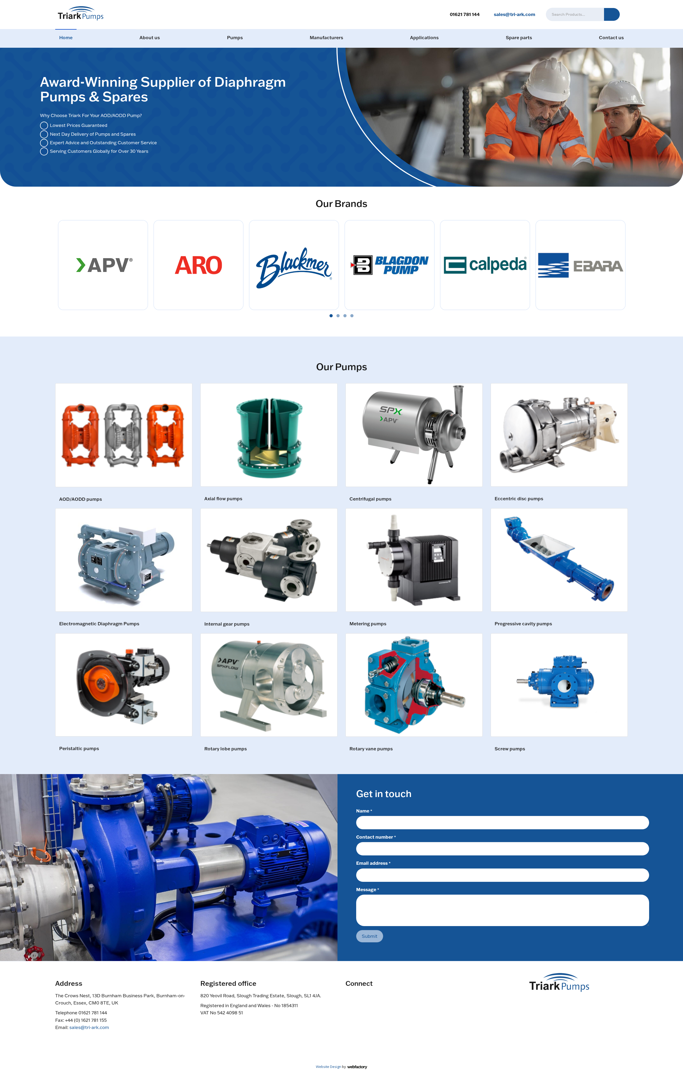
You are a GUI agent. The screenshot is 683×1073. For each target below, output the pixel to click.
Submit (370, 936)
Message (367, 889)
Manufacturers (326, 37)
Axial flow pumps (223, 498)
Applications (424, 37)
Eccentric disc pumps (519, 498)
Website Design (328, 1066)
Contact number (376, 837)
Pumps (235, 37)
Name (364, 811)
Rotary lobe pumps (225, 748)
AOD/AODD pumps (80, 499)
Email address (373, 863)
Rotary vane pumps (371, 748)
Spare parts (519, 37)
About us (150, 37)
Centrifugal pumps (370, 499)
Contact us (611, 37)
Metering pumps (368, 623)
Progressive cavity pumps (523, 623)
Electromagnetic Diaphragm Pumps (99, 623)
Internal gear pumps (226, 624)
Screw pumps (510, 748)
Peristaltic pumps (79, 748)
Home (66, 37)
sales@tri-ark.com (514, 14)
